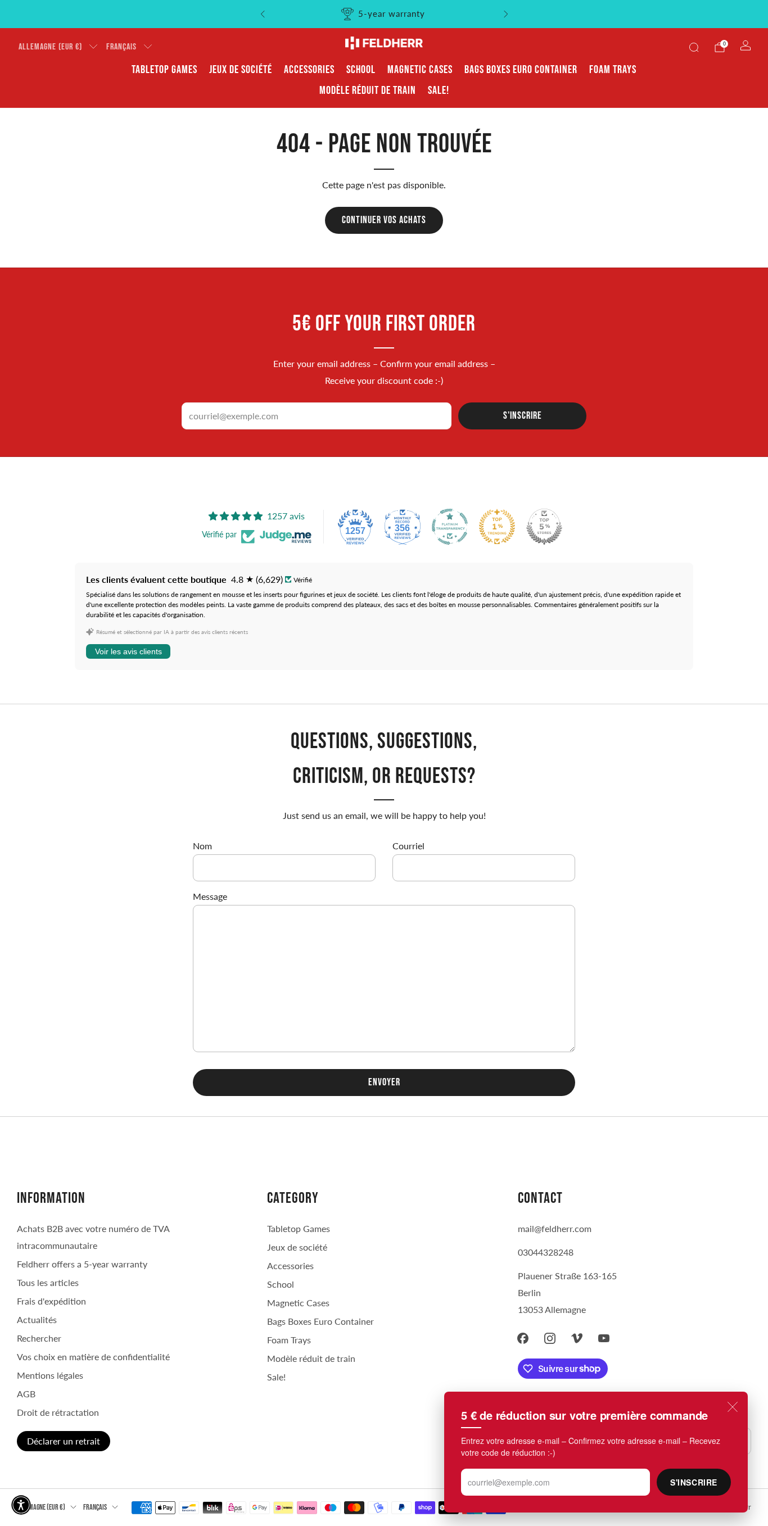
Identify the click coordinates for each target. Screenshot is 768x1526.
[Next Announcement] (506, 14)
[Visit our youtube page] (603, 1338)
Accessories (309, 69)
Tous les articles (48, 1282)
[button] (21, 1505)
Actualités (37, 1319)
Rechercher (39, 1338)
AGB (26, 1393)
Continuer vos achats (384, 220)
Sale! (438, 90)
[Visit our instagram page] (549, 1338)
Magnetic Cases (420, 69)
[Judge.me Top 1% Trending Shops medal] (497, 527)
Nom (202, 845)
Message (210, 896)
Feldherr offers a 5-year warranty (82, 1263)
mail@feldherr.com (554, 1228)
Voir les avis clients (128, 651)
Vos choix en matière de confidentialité (93, 1356)
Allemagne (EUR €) (50, 47)
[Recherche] (693, 47)
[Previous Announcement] (262, 14)
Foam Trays (612, 69)
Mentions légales (50, 1375)
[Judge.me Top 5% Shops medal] (544, 527)
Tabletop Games (164, 69)
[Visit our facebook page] (522, 1338)
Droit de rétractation (58, 1412)
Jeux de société (240, 69)
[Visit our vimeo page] (576, 1338)
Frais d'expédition (51, 1301)
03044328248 (545, 1252)
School (361, 69)
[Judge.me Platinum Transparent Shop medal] (450, 527)
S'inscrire (693, 1482)
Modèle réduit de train (367, 90)
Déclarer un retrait (63, 1441)
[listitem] (384, 14)
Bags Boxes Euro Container (520, 69)
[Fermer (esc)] (732, 1407)
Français (121, 47)
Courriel (408, 845)
